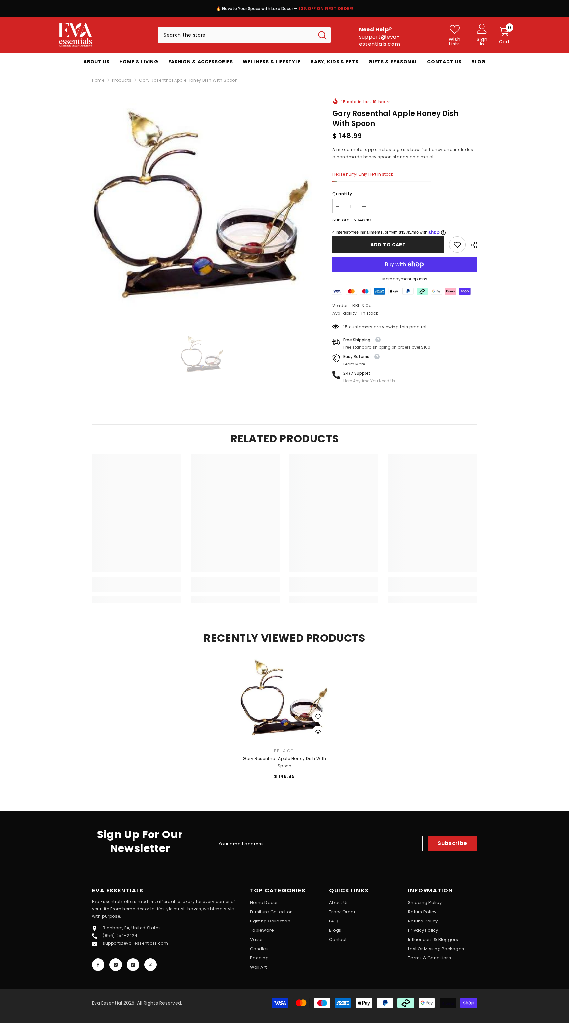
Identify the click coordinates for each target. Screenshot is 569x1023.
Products (121, 80)
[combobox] (236, 35)
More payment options (404, 279)
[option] (284, 10)
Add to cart (388, 244)
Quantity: (342, 194)
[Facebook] (98, 964)
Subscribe (452, 843)
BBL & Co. (362, 305)
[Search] (244, 35)
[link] (457, 244)
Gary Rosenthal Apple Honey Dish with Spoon (284, 762)
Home (98, 80)
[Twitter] (150, 964)
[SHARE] (471, 245)
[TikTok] (133, 964)
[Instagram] (115, 964)
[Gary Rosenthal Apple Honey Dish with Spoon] (284, 698)
